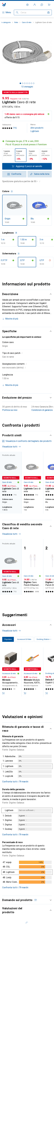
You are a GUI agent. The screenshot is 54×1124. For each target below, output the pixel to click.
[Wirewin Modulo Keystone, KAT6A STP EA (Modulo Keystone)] (32, 672)
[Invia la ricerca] (17, 12)
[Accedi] (34, 4)
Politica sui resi (9, 410)
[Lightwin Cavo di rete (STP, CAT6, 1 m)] (32, 474)
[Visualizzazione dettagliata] (27, 767)
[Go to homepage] (4, 4)
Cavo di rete (26, 22)
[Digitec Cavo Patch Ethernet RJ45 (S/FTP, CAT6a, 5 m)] (32, 567)
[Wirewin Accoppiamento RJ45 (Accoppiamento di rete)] (11, 672)
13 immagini (27, 86)
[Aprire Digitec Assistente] (42, 4)
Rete (16, 22)
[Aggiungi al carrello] (3, 693)
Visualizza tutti (9, 446)
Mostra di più (11, 318)
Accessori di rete (9, 673)
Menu (8, 12)
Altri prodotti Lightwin (36, 127)
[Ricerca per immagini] (48, 12)
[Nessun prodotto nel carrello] (49, 4)
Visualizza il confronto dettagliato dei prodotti (29, 441)
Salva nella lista (41, 174)
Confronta (16, 174)
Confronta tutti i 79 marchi (15, 781)
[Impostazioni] (27, 4)
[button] (27, 143)
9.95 (5, 98)
